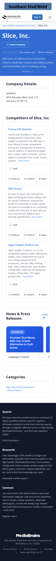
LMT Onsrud (15, 188)
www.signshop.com (30, 552)
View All (45, 316)
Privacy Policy (10, 549)
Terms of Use (30, 549)
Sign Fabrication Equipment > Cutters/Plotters (21, 389)
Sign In (37, 17)
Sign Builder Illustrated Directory (18, 25)
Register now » (9, 516)
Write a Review (45, 52)
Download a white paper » (15, 478)
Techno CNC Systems (20, 129)
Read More (24, 160)
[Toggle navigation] (50, 17)
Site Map (48, 549)
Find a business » (11, 440)
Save (15, 168)
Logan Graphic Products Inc (23, 244)
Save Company (17, 44)
